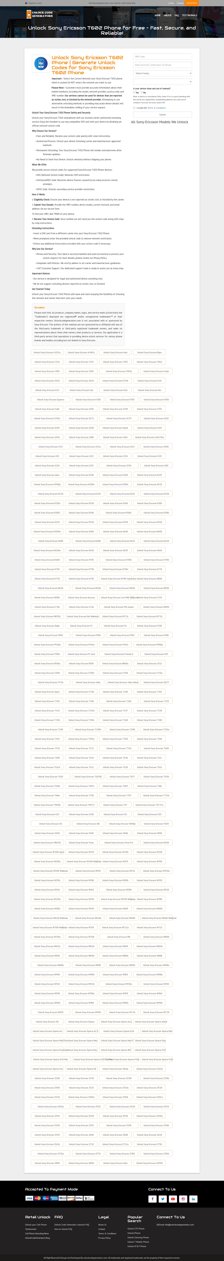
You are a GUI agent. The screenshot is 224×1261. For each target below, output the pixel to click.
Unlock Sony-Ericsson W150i (115, 852)
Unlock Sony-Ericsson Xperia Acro (116, 1021)
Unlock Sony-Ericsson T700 (81, 795)
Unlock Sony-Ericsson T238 (149, 710)
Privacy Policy (104, 1238)
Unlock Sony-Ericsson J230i (119, 465)
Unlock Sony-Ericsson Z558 (118, 1125)
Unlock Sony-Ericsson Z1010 (149, 1068)
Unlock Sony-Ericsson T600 (156, 748)
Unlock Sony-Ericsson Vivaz (81, 842)
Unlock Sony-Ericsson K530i (115, 522)
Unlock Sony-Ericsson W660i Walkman (157, 918)
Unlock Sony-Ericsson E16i (115, 390)
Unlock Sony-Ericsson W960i (47, 1002)
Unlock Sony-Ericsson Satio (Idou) (123, 682)
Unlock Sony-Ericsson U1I (115, 814)
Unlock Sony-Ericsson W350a (156, 871)
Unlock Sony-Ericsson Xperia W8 (116, 1050)
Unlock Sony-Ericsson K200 (81, 475)
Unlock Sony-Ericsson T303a (81, 739)
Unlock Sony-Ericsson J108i (81, 437)
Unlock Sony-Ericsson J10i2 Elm (149, 437)
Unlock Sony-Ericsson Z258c (156, 1078)
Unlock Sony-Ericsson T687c (81, 786)
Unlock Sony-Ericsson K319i (88, 493)
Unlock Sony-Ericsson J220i (47, 465)
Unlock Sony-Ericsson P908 (156, 635)
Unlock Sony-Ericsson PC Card (81, 654)
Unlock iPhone (134, 1233)
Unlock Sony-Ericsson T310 (47, 748)
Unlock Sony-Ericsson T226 (47, 710)
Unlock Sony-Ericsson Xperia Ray (82, 1050)
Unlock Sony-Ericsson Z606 (81, 1134)
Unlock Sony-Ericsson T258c (81, 720)
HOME (158, 15)
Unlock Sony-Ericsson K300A (81, 484)
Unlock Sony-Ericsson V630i (47, 833)
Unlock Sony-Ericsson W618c (88, 918)
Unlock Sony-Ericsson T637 (122, 776)
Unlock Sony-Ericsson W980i (115, 1002)
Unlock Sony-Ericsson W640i (122, 918)
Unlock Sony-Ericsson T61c (149, 757)
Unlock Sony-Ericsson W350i (47, 880)
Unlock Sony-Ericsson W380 (81, 880)
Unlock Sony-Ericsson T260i (115, 720)
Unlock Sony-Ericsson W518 (156, 889)
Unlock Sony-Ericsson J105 (149, 427)
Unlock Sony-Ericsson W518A (47, 899)
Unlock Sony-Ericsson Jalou (47, 475)
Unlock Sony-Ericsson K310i (50, 493)
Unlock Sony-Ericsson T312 (81, 748)
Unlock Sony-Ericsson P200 (149, 625)
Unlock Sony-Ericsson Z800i (81, 1163)
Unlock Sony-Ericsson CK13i (47, 380)
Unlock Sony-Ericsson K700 (81, 559)
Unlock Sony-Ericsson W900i (81, 974)
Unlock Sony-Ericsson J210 (81, 456)
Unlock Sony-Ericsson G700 (115, 409)
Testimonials (30, 1229)
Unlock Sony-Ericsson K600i (149, 531)
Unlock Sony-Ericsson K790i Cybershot (116, 578)
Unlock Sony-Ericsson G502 (81, 409)
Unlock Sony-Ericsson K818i (122, 588)
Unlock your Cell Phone (36, 1224)
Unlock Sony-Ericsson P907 (122, 635)
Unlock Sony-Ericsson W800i (156, 936)
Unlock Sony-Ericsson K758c (115, 569)
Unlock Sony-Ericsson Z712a (115, 1144)
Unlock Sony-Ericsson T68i (149, 786)
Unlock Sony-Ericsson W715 (149, 927)
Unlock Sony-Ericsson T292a (156, 729)
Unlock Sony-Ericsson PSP (156, 654)
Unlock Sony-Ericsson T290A (88, 729)
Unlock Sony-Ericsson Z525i (156, 1106)
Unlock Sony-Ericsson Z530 (47, 1116)
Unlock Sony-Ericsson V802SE (47, 842)
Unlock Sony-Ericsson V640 (81, 833)
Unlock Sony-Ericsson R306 (81, 663)
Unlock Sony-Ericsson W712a (115, 927)
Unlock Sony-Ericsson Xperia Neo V (116, 1040)
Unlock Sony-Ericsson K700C (119, 559)
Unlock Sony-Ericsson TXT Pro (149, 805)
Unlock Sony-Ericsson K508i (156, 512)
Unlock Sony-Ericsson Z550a (150, 1116)
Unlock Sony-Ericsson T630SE (88, 776)
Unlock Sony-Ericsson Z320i (47, 1097)
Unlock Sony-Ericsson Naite (47, 625)
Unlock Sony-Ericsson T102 (149, 691)
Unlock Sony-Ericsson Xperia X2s (48, 1068)
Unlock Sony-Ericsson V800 (149, 833)
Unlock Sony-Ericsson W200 (149, 852)
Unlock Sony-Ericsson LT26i (81, 607)
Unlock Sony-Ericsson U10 (47, 814)
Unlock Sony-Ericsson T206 (118, 701)
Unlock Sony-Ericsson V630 (156, 823)
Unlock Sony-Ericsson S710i (50, 682)
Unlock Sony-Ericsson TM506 (47, 805)
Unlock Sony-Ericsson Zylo (115, 1163)
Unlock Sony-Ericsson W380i (115, 880)
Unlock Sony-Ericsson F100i (88, 399)
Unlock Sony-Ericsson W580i (47, 908)
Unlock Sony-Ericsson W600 (115, 908)
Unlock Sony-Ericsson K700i (156, 559)
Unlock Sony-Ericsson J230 (81, 465)
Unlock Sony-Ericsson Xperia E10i (118, 1031)
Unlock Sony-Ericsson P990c (47, 654)
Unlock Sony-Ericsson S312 (149, 663)
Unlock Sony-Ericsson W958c (81, 993)
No (144, 92)
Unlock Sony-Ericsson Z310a (115, 1087)
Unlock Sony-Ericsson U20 (149, 814)
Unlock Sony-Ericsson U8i (88, 823)
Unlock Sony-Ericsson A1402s (81, 352)
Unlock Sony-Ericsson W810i (81, 946)
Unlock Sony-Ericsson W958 (47, 993)
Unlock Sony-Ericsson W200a (47, 861)
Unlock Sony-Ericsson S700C (81, 673)
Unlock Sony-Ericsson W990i (149, 1002)
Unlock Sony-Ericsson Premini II (119, 654)
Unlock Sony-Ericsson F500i (156, 399)
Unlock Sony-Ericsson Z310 (81, 1087)
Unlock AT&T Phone (137, 1246)
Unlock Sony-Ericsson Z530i (81, 1116)
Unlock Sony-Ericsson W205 (115, 861)
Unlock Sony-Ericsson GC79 (118, 418)
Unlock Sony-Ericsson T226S (81, 710)
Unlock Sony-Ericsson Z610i (47, 1144)
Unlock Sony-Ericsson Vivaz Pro (119, 842)
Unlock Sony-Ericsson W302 (88, 871)
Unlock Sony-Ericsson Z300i (47, 1087)
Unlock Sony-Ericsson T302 (47, 739)
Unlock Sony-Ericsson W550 (81, 899)
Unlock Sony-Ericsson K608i (88, 541)
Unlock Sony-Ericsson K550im (47, 531)
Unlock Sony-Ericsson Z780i (156, 1153)
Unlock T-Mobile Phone (138, 1241)
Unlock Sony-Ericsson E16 (81, 390)
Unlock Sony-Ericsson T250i (47, 720)
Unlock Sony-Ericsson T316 (118, 748)
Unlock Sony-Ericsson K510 (47, 522)
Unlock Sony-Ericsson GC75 (81, 418)
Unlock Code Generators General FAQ (71, 1224)
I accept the (151, 107)
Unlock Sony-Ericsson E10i (150, 380)
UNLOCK (168, 15)
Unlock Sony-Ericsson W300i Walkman (50, 871)
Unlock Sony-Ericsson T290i (122, 729)
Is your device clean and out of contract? (152, 88)
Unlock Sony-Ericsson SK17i (156, 682)
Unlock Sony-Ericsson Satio (88, 682)
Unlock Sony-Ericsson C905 (81, 371)
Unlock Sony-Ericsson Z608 (115, 1134)
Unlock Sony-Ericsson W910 (47, 984)
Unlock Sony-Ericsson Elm (149, 390)
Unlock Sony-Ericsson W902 (115, 974)
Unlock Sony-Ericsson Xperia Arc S (82, 1031)
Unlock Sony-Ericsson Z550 (115, 1116)
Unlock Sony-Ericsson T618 (115, 757)
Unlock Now (192, 3)
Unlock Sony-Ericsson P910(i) (47, 644)
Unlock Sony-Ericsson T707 (118, 795)
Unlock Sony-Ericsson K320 (122, 493)
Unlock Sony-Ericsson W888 (149, 955)
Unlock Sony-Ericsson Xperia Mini (157, 1031)
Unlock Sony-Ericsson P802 (50, 635)
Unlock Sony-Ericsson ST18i (81, 691)
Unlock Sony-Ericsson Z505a (51, 1106)
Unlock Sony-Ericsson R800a (115, 663)
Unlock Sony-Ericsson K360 (115, 503)
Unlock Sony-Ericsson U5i (50, 823)
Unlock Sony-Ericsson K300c (115, 484)
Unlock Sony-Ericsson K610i (156, 541)
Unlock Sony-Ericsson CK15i (81, 380)
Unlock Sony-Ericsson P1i (115, 625)
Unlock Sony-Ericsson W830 (115, 946)
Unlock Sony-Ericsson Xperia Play (150, 1040)
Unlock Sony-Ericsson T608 (47, 757)
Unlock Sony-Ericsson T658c (47, 786)
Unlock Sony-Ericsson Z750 (149, 1144)
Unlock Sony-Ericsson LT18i (47, 607)
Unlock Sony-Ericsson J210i (115, 456)
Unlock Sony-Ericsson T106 (81, 701)
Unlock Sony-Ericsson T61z (81, 767)
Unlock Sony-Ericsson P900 (88, 635)
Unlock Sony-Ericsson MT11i (115, 616)
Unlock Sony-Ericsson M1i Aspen (119, 607)
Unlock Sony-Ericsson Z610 (149, 1134)
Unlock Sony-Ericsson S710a (149, 673)
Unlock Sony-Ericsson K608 (50, 541)
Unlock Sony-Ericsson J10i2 (115, 437)
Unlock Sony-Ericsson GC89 (81, 427)
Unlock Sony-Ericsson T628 (115, 767)
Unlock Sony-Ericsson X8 (47, 1021)
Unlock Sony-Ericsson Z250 (81, 1078)
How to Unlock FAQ (63, 1229)
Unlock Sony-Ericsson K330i (81, 503)
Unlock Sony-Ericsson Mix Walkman (82, 616)
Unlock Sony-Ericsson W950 (156, 984)
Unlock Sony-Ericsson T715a (156, 795)
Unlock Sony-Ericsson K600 (115, 531)
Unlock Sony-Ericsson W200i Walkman (82, 861)
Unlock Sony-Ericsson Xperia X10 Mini (50, 1059)
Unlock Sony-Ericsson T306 (149, 739)
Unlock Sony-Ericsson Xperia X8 (81, 1068)
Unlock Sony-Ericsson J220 (149, 456)
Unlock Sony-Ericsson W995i (88, 1012)
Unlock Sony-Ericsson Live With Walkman (116, 597)
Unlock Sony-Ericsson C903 (47, 371)
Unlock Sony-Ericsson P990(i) (149, 644)
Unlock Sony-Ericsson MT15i (149, 616)
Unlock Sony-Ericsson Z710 (81, 1144)
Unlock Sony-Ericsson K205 (149, 475)
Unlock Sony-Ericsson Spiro (47, 691)
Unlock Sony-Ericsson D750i (115, 380)
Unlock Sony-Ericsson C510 (47, 361)
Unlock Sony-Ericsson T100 (115, 691)
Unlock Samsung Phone (138, 1237)
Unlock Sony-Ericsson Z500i (115, 1097)
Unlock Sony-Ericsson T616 (81, 757)
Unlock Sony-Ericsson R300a (47, 663)
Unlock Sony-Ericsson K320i (156, 493)
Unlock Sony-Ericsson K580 (81, 531)
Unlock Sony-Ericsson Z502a (150, 1097)
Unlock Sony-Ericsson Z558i (156, 1125)
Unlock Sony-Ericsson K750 (47, 569)
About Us (102, 1224)
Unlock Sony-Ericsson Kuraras (81, 597)
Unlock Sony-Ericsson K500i (81, 512)
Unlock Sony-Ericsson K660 (149, 550)
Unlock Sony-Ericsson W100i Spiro (48, 852)
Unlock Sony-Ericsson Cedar (156, 371)
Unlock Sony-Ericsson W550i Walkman (116, 899)
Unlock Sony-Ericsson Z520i (122, 1106)
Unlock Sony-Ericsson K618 (81, 550)
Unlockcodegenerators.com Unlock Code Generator (112, 3)
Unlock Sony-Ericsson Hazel (115, 427)
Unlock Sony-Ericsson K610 (122, 541)
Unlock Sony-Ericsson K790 (81, 578)
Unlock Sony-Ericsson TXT (115, 805)
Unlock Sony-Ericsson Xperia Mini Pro (48, 1040)
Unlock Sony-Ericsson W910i (81, 984)
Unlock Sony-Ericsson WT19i (156, 1012)
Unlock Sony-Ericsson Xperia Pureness (48, 1050)
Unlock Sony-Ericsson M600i (156, 607)
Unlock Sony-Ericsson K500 (149, 503)
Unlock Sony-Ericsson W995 (50, 1012)
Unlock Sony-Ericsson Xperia (81, 1021)
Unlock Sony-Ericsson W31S (122, 871)
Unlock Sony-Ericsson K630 (115, 550)
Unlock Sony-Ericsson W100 (156, 842)
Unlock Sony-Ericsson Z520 (88, 1106)
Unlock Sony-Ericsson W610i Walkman (50, 918)
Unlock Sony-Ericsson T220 (156, 701)
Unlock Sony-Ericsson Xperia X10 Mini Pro (89, 1059)
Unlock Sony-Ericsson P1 (81, 625)
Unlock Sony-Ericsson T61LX (47, 767)
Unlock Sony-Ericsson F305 (122, 399)
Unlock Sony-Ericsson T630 (50, 776)
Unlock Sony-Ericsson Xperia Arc (47, 1031)
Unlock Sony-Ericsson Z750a (51, 1153)
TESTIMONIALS (189, 15)
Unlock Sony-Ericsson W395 (149, 880)
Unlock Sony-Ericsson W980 (81, 1002)
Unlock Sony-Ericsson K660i (47, 559)
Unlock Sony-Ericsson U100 (81, 814)
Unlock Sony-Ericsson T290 (50, 729)
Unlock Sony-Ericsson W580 (149, 899)
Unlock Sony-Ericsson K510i (81, 522)
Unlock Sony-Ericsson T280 (149, 720)
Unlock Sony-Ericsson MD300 (47, 616)
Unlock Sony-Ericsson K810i (50, 588)
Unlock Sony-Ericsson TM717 (81, 805)
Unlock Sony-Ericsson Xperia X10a (123, 1059)
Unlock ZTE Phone (136, 1228)
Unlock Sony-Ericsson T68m (47, 795)
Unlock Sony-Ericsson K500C (47, 512)
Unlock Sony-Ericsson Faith (47, 409)
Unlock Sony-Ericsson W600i (149, 908)
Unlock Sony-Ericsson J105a (47, 437)
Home (171, 3)
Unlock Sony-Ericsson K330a (47, 503)
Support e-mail (34, 3)
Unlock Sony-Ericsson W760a (47, 936)
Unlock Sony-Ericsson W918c (119, 984)
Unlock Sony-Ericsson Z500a (81, 1097)
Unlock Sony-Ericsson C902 (115, 361)
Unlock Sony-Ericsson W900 (47, 974)
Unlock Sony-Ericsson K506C (119, 512)
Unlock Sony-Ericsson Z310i (149, 1087)
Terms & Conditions (157, 107)
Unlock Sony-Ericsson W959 (115, 993)
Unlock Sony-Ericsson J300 (156, 465)
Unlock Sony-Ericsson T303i (115, 739)
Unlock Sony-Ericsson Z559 (47, 1134)
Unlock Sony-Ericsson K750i (81, 569)
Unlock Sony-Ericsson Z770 (88, 1153)
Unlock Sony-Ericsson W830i (149, 946)
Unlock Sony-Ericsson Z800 (47, 1163)
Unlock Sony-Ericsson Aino (115, 352)
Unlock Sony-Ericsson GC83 (47, 427)
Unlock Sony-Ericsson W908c (149, 974)
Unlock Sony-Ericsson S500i (47, 673)
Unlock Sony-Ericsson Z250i (119, 1078)
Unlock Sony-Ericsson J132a (88, 446)
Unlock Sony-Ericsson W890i (122, 965)
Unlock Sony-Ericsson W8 (118, 936)
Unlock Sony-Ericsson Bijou (149, 352)
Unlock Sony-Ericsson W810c (47, 946)
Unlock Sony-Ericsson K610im (47, 550)
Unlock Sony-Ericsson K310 (149, 484)
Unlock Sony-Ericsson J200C (156, 446)
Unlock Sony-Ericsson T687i (115, 786)
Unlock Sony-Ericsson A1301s (47, 352)
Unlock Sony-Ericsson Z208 (47, 1078)
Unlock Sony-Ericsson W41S (47, 889)
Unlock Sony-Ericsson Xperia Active (150, 1021)
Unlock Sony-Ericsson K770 (149, 569)
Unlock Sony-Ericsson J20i (47, 456)
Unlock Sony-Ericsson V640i (115, 833)
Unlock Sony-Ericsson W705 (81, 927)
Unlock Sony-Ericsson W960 (149, 993)
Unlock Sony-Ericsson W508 (119, 889)
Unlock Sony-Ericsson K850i (156, 588)
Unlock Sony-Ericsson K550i (149, 522)
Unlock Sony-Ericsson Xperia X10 (150, 1050)
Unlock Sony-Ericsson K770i (47, 578)
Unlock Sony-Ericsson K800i (149, 578)
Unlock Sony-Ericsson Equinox (50, 399)
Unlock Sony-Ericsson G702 (149, 409)
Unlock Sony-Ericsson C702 (81, 361)
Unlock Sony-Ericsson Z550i (47, 1125)
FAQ (177, 15)
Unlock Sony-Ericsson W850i (81, 955)
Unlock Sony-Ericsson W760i (81, 936)
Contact (180, 3)
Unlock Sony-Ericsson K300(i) (47, 484)
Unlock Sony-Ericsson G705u (47, 418)
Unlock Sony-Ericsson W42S (81, 889)
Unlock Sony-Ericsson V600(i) (122, 823)
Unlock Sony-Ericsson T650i (156, 776)
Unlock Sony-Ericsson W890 (88, 965)
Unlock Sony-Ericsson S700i (115, 673)
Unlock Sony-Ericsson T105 (47, 701)
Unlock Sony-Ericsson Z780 (122, 1153)
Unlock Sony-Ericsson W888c (50, 965)
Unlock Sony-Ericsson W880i (115, 955)
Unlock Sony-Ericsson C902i (149, 361)
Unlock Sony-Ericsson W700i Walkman (48, 927)
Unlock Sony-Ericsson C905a (119, 371)
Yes (137, 92)
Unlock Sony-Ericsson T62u (149, 767)
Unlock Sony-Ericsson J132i (122, 446)
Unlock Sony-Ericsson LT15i (149, 597)
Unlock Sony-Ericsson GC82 (156, 418)
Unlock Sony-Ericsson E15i (47, 390)
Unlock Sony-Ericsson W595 (81, 908)
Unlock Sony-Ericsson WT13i (122, 1012)
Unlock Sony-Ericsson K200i (115, 475)
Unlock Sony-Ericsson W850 (47, 955)
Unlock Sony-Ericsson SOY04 (149, 1163)
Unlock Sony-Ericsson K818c (88, 588)
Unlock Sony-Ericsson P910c (115, 644)
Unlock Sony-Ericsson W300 (149, 861)
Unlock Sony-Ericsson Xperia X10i (157, 1059)
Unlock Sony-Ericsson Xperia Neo (82, 1040)
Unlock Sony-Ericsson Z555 (81, 1125)
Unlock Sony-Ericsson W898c (156, 965)
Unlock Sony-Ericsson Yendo (115, 1068)
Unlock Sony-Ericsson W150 (81, 852)
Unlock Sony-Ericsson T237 (115, 710)
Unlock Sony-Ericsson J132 (51, 446)
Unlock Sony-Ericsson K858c (47, 597)
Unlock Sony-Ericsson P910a (81, 644)
